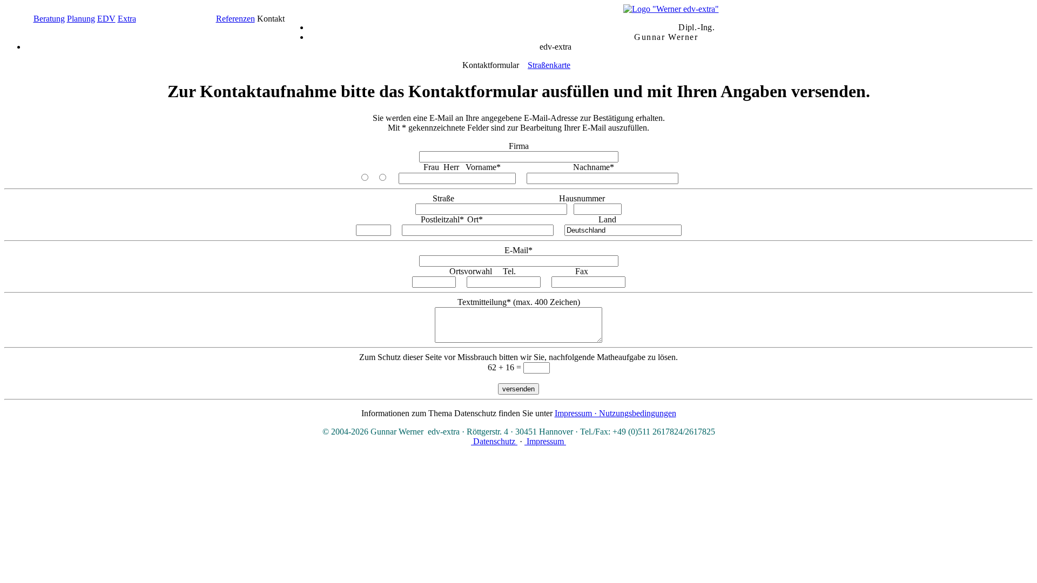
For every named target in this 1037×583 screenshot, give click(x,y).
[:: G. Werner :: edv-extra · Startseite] (671, 8)
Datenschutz (494, 441)
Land (607, 219)
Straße (443, 198)
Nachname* (593, 167)
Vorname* (483, 167)
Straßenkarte (549, 65)
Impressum (545, 441)
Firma (519, 146)
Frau (431, 167)
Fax (581, 271)
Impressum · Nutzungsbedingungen (615, 413)
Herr (451, 167)
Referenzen (235, 18)
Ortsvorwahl (470, 271)
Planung (81, 18)
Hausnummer (582, 198)
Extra (127, 18)
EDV (106, 18)
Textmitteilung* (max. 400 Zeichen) (518, 302)
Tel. (509, 271)
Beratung (49, 18)
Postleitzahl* (442, 219)
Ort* (475, 219)
